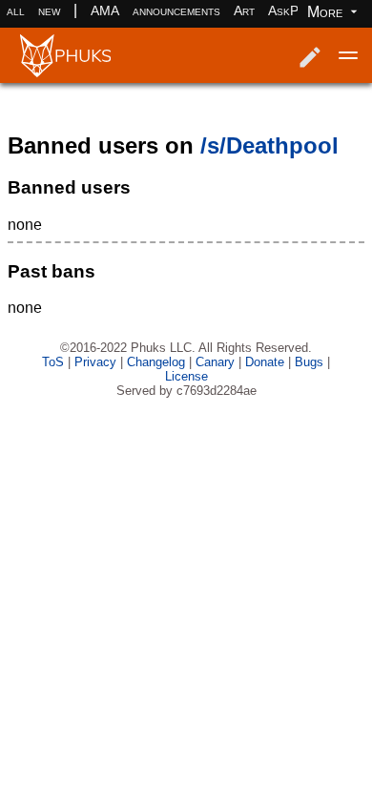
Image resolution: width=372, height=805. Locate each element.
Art (244, 10)
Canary (215, 362)
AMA (105, 10)
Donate (264, 362)
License (186, 376)
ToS (53, 362)
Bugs (309, 362)
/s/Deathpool (269, 145)
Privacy (95, 362)
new (49, 10)
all (16, 10)
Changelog (156, 362)
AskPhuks (296, 10)
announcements (176, 10)
